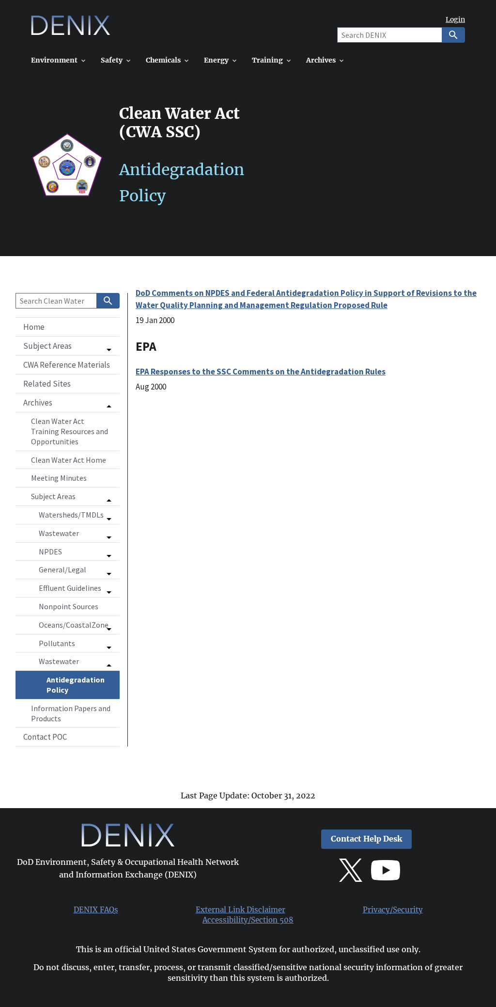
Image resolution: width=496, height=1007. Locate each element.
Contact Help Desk (366, 839)
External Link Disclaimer (240, 910)
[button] (68, 346)
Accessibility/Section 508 (248, 920)
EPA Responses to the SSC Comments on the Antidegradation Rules (261, 371)
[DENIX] (70, 28)
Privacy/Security (393, 910)
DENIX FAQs (96, 910)
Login (455, 20)
